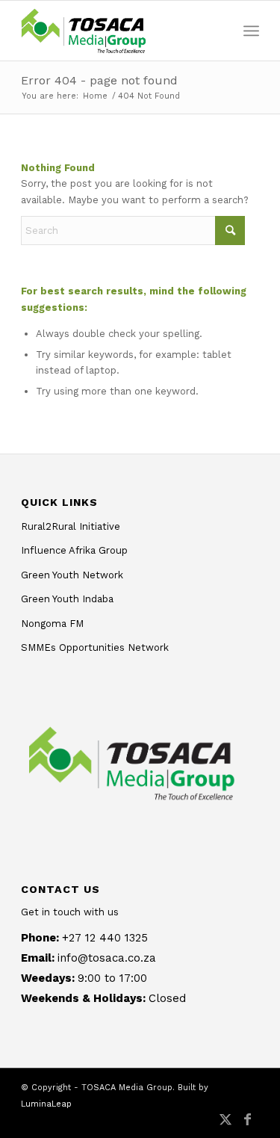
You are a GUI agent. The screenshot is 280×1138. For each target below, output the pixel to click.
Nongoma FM (52, 623)
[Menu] (251, 31)
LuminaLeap (46, 1104)
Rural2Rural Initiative (70, 526)
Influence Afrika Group (74, 550)
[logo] (116, 31)
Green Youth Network (72, 575)
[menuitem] (251, 31)
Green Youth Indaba (67, 598)
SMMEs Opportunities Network (95, 647)
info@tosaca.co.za (106, 958)
